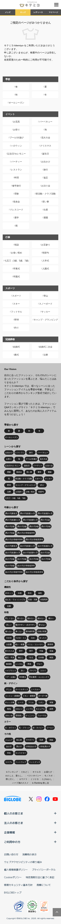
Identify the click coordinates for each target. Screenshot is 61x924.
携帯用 (50, 644)
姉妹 (51, 740)
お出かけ (45, 161)
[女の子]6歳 (10, 566)
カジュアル (40, 709)
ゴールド (50, 728)
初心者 (19, 740)
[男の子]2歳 (10, 526)
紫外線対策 (30, 631)
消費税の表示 (29, 854)
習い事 (45, 201)
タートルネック (21, 689)
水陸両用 (44, 599)
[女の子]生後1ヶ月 (27, 546)
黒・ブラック (24, 728)
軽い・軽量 (20, 644)
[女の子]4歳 (34, 559)
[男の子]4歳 (34, 526)
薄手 (31, 651)
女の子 (9, 746)
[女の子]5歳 (46, 559)
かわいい (19, 709)
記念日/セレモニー (16, 153)
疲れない (41, 618)
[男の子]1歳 (45, 520)
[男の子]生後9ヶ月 (30, 520)
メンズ (8, 12)
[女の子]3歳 (22, 559)
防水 (30, 593)
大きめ (9, 638)
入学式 (45, 260)
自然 (51, 709)
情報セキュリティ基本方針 (18, 885)
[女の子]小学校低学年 (26, 566)
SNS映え (22, 677)
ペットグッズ (34, 762)
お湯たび (48, 772)
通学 (16, 217)
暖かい (51, 618)
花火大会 (45, 137)
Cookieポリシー (13, 877)
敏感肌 (9, 664)
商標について (44, 885)
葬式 (16, 354)
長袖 (51, 651)
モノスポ (48, 775)
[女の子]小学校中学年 (14, 572)
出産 (46, 209)
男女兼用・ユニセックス (39, 677)
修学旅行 (16, 185)
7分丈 (31, 657)
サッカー (45, 311)
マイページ (53, 12)
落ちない (42, 625)
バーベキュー (45, 121)
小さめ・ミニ (20, 638)
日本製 (41, 657)
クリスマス (45, 145)
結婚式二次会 (45, 347)
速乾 (40, 593)
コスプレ (9, 762)
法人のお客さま (13, 823)
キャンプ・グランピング (46, 319)
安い (23, 671)
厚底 (29, 664)
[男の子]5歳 (46, 526)
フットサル (16, 311)
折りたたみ (9, 651)
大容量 (9, 644)
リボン (41, 702)
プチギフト (30, 740)
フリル (31, 702)
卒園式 (16, 276)
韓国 (51, 657)
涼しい (9, 625)
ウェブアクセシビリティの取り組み (23, 862)
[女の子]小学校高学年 (34, 572)
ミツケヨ (34, 779)
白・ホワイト (10, 728)
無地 (9, 709)
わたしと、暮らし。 (14, 775)
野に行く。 (11, 779)
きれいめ (9, 715)
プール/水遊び (17, 137)
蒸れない (31, 618)
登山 (46, 295)
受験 (16, 193)
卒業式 (16, 268)
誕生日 (45, 153)
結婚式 (16, 347)
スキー (16, 303)
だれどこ (25, 772)
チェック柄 (9, 702)
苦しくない (9, 618)
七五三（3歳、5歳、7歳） (17, 260)
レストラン (16, 169)
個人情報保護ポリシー (16, 869)
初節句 (45, 252)
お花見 (16, 121)
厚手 (21, 651)
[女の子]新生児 (11, 546)
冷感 (20, 593)
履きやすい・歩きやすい (25, 625)
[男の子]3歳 (22, 526)
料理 (16, 177)
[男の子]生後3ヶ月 (45, 513)
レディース (38, 12)
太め (33, 638)
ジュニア (9, 740)
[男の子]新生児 (11, 513)
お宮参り (45, 244)
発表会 (16, 201)
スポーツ (16, 295)
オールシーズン (16, 102)
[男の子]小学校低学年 (26, 533)
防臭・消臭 (32, 599)
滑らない (21, 618)
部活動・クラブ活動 (46, 193)
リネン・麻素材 (29, 696)
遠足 (46, 177)
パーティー (16, 161)
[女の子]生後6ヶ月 (12, 553)
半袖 (41, 651)
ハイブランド (10, 671)
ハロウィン (16, 145)
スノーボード (45, 303)
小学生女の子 (31, 746)
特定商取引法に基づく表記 (40, 877)
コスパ (43, 671)
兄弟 (41, 740)
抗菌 (9, 606)
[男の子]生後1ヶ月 (27, 513)
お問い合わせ (11, 854)
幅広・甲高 (9, 657)
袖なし (21, 657)
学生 (9, 753)
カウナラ (23, 779)
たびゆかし (47, 779)
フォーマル (42, 715)
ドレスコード (16, 209)
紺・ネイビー (38, 728)
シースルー (35, 689)
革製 (51, 702)
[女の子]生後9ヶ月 (30, 553)
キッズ (23, 12)
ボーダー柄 (42, 696)
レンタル (19, 664)
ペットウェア (20, 762)
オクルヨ (37, 772)
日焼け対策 (42, 631)
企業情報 (9, 832)
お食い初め (16, 252)
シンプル (29, 709)
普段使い (19, 715)
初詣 (16, 244)
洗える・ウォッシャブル (15, 599)
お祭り (16, 129)
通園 (46, 217)
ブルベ (39, 664)
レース (21, 702)
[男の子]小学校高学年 (34, 539)
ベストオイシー (34, 775)
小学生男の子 (44, 746)
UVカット (9, 593)
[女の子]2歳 (10, 559)
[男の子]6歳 (10, 533)
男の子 (19, 746)
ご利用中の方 (12, 842)
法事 (46, 354)
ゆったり (43, 638)
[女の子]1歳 (45, 553)
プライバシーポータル (44, 869)
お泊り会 (45, 185)
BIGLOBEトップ (12, 892)
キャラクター (20, 753)
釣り (16, 327)
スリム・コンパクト (35, 644)
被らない (9, 631)
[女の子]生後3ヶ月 (45, 546)
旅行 (46, 169)
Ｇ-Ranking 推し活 (40, 783)
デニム (9, 689)
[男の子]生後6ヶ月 (12, 520)
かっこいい (30, 715)
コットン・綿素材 (12, 696)
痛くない (19, 631)
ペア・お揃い (10, 677)
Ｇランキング (12, 772)
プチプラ (33, 671)
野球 (16, 319)
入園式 (45, 268)
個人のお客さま (13, 813)
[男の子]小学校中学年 (14, 539)
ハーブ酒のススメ (20, 783)
